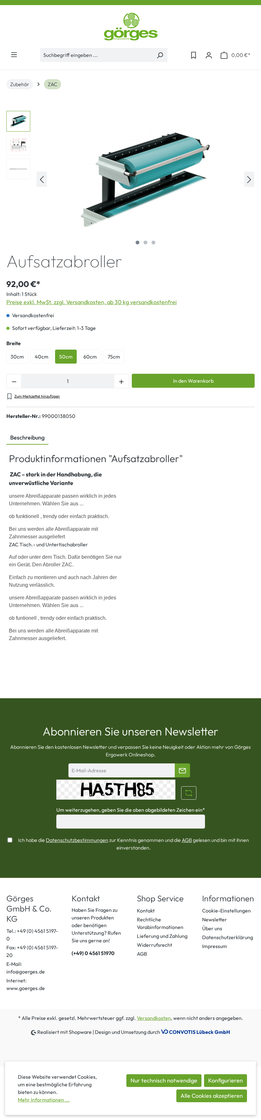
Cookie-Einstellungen (226, 910)
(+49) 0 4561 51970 (93, 953)
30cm (17, 356)
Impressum (214, 946)
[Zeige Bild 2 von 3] (145, 242)
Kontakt (146, 910)
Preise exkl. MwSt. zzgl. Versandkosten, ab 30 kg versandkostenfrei (91, 302)
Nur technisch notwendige (163, 1080)
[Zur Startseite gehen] (130, 26)
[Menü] (14, 54)
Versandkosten (154, 1018)
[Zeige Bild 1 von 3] (137, 242)
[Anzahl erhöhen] (121, 381)
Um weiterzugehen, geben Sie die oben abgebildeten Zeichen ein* (130, 810)
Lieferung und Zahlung (162, 936)
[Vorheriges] (42, 179)
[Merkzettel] (193, 55)
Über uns (212, 928)
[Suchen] (159, 55)
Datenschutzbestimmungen (77, 840)
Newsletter (214, 919)
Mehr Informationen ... (44, 1099)
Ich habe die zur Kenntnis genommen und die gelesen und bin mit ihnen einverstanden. (133, 844)
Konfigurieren (225, 1080)
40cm (41, 356)
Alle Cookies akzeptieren (211, 1095)
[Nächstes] (249, 179)
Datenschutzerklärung (227, 937)
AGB (187, 840)
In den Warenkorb (193, 381)
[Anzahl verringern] (13, 381)
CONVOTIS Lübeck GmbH (199, 1032)
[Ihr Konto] (208, 55)
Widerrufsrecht (154, 945)
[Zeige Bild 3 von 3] (153, 242)
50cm (66, 356)
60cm (90, 356)
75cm (114, 356)
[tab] (27, 438)
